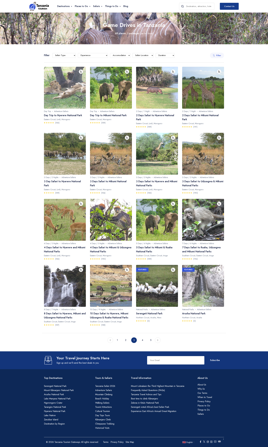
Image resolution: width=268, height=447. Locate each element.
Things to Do (204, 409)
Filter (218, 55)
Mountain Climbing (103, 394)
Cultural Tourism (102, 411)
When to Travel (205, 397)
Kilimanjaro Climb (103, 419)
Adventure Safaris (103, 390)
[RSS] (211, 442)
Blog (125, 6)
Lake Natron (50, 415)
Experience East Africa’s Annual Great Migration (153, 411)
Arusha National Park (54, 394)
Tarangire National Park (55, 407)
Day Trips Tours (102, 415)
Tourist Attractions (103, 407)
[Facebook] (200, 442)
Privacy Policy (204, 401)
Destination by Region (54, 423)
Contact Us (229, 6)
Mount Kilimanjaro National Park (59, 390)
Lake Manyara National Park (57, 398)
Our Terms (202, 393)
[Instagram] (208, 442)
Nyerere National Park (54, 411)
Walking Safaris (102, 402)
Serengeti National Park (55, 386)
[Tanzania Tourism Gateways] (39, 6)
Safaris (201, 414)
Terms (105, 442)
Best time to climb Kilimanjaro (144, 398)
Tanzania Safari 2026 (105, 386)
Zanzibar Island (51, 419)
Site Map (130, 442)
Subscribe (215, 360)
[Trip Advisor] (219, 442)
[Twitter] (204, 441)
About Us (202, 384)
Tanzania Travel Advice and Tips (146, 394)
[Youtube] (215, 441)
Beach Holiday (102, 398)
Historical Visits (102, 428)
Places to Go (204, 405)
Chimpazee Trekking (104, 423)
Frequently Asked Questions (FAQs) (148, 390)
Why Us (201, 388)
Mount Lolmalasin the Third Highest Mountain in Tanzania (157, 386)
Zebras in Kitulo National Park (145, 402)
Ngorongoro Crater (53, 402)
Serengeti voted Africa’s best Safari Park (150, 407)
